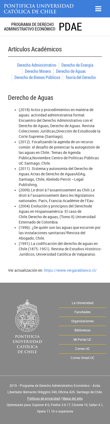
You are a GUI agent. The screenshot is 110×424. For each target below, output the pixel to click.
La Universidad (82, 303)
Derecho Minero (38, 71)
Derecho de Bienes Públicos (37, 77)
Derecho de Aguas (71, 71)
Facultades (82, 312)
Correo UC (82, 349)
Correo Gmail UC (83, 358)
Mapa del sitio (72, 398)
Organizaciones (82, 321)
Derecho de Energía (77, 65)
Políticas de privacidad (43, 398)
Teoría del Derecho (80, 77)
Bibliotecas (82, 330)
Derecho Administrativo (36, 65)
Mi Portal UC (82, 340)
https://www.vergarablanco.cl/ (70, 270)
